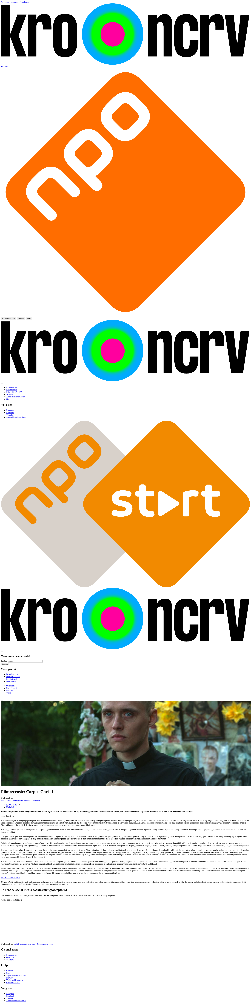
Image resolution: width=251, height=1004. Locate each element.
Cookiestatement (13, 982)
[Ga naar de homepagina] (125, 64)
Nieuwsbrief (11, 681)
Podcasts (9, 690)
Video (8, 693)
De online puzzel (13, 674)
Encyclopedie (12, 688)
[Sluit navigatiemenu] (2, 383)
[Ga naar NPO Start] (125, 587)
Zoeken (4, 661)
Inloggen (21, 318)
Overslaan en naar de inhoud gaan (15, 2)
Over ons (10, 957)
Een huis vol (11, 679)
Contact (9, 971)
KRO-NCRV (11, 805)
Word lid (4, 66)
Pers (8, 973)
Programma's (11, 955)
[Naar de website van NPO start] (125, 316)
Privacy (9, 978)
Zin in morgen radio (20, 800)
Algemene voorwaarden (16, 975)
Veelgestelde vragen (14, 980)
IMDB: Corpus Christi (10, 877)
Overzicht (10, 686)
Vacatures (10, 960)
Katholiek (10, 807)
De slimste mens (13, 676)
